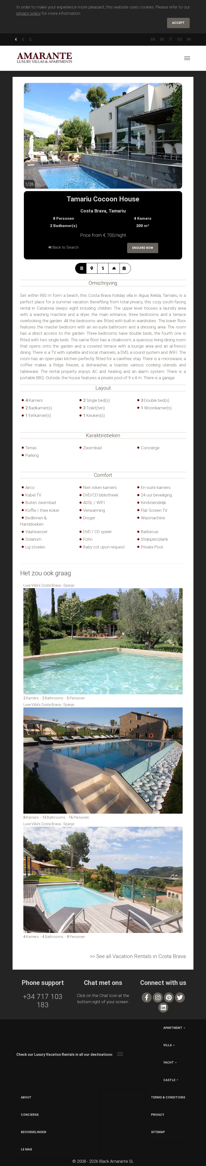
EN (153, 39)
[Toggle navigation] (187, 58)
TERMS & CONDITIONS (168, 1097)
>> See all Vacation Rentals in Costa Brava (138, 956)
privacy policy (28, 13)
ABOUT (26, 1097)
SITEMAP (158, 1132)
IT (171, 39)
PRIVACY (157, 1115)
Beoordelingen (33, 1132)
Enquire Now (142, 248)
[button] (34, 139)
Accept (178, 23)
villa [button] (167, 1045)
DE (162, 39)
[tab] (80, 268)
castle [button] (169, 1080)
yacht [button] (168, 1062)
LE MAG (26, 1149)
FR (189, 39)
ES (180, 39)
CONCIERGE (30, 1115)
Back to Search (65, 247)
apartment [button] (172, 1028)
